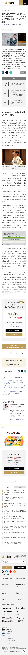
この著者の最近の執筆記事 (16, 419)
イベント (18, 600)
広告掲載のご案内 (7, 578)
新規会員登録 (14, 330)
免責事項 (8, 633)
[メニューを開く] (2, 2)
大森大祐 (17, 24)
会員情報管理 (9, 631)
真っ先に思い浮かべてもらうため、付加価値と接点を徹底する (18, 102)
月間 (20, 487)
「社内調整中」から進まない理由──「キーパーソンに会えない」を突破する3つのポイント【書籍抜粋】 (15, 492)
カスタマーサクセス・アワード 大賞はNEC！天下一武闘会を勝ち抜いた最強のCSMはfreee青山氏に (15, 511)
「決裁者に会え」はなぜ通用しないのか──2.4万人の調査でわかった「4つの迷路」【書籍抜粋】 (14, 498)
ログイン (15, 334)
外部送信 (8, 643)
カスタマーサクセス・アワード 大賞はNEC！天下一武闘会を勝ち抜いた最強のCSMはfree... (14, 382)
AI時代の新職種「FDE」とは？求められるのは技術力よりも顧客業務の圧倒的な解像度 (15, 517)
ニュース (4, 593)
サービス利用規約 (10, 638)
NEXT (23, 353)
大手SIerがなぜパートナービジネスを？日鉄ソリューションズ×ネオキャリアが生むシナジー (14, 387)
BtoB (6, 30)
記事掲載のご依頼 (20, 578)
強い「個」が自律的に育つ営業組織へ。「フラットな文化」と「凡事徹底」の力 (15, 542)
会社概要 (8, 636)
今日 (8, 487)
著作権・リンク (9, 629)
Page (5, 93)
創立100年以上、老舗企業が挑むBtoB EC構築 (17, 84)
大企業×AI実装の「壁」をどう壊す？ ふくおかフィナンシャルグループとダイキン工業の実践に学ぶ (15, 505)
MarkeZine (5, 585)
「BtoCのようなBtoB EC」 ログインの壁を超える (18, 95)
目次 (14, 78)
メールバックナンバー (14, 326)
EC (2, 30)
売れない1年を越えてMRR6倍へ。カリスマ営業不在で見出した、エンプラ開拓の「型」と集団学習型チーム (15, 527)
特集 (3, 600)
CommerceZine (20, 585)
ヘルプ (7, 627)
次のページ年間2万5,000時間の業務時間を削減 (14, 346)
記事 (17, 593)
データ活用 (11, 30)
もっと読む (6, 394)
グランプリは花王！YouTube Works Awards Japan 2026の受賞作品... (13, 392)
